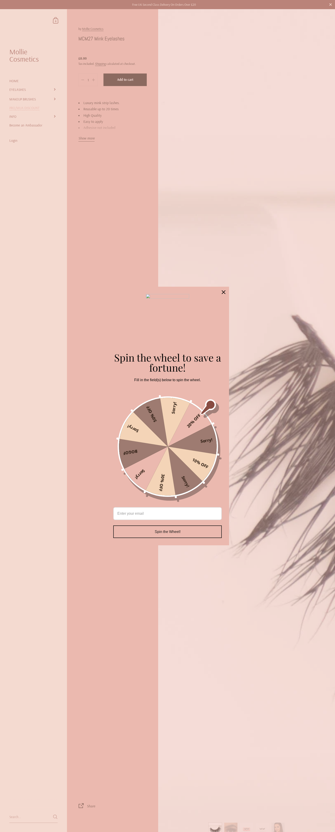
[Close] (223, 292)
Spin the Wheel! (167, 532)
